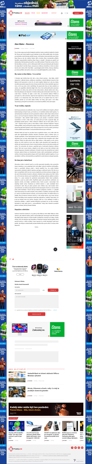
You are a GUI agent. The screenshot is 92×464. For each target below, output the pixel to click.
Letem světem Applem (21, 459)
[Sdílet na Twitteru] (13, 259)
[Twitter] (75, 448)
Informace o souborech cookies (49, 455)
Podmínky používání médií (20, 455)
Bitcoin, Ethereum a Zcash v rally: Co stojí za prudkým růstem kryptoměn (43, 389)
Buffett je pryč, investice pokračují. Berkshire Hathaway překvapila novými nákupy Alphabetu (70, 435)
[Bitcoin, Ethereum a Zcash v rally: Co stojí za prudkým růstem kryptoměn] (17, 391)
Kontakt (54, 13)
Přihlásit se (53, 290)
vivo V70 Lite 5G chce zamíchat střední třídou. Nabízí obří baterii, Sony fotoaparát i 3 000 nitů (33, 435)
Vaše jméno (17, 287)
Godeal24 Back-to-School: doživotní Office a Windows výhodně (43, 374)
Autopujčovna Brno (65, 459)
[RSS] (82, 448)
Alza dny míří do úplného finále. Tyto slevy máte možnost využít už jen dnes (16, 435)
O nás (14, 457)
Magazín (27, 13)
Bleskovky (45, 13)
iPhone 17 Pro (31, 461)
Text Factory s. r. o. (24, 454)
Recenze (17, 48)
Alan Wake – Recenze (24, 44)
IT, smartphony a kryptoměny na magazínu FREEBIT (37, 459)
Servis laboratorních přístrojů (55, 459)
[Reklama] (46, 4)
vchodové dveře (24, 461)
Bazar (38, 13)
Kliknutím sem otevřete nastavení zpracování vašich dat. (27, 457)
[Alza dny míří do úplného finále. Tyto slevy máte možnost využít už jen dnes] (16, 426)
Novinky (30, 381)
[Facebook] (72, 448)
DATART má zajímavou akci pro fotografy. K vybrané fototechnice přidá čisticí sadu (52, 435)
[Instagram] (79, 448)
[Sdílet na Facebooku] (10, 259)
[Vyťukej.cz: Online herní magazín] (15, 13)
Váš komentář (18, 293)
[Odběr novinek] (62, 13)
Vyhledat (77, 13)
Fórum (33, 13)
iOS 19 (41, 461)
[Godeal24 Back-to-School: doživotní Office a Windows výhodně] (17, 377)
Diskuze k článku (19, 281)
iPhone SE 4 (37, 461)
